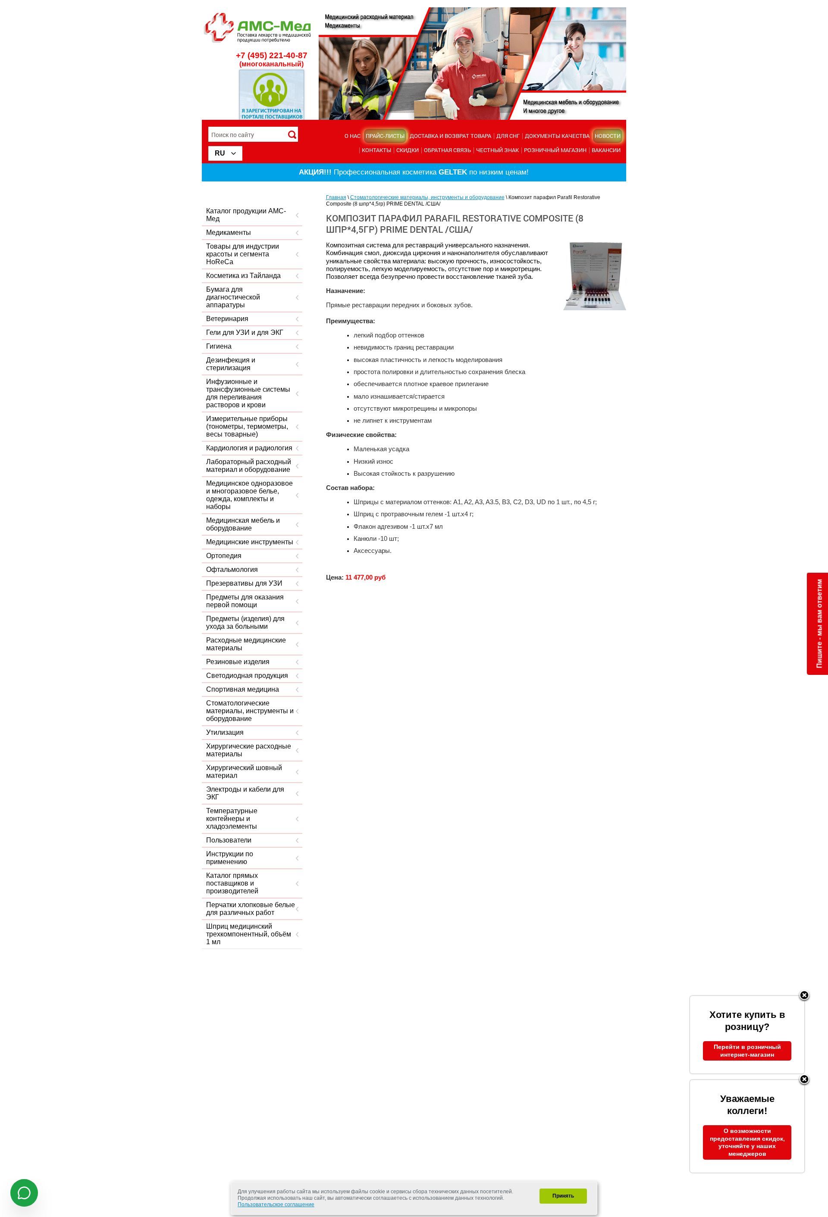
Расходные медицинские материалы (246, 644)
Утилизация (225, 732)
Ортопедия (224, 555)
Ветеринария (227, 318)
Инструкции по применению (229, 857)
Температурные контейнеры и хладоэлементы (231, 818)
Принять (563, 1196)
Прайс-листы (385, 136)
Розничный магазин (555, 150)
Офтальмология (232, 569)
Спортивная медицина (242, 689)
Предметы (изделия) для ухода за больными (245, 622)
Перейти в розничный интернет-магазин (747, 1050)
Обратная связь (447, 150)
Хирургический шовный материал (244, 771)
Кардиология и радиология (249, 448)
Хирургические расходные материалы (248, 750)
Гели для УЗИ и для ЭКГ (244, 332)
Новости (608, 136)
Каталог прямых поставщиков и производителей (232, 883)
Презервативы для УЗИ (244, 583)
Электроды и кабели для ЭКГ (245, 793)
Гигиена (219, 346)
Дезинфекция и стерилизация (230, 363)
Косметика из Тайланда (243, 275)
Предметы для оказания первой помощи (245, 600)
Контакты (376, 150)
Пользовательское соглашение (276, 1204)
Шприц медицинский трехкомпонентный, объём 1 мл (248, 934)
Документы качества (557, 136)
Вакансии (606, 150)
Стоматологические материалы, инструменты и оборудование (250, 710)
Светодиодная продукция (247, 675)
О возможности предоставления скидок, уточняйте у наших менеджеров (747, 1142)
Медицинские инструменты (249, 542)
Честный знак (497, 150)
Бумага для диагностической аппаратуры (233, 297)
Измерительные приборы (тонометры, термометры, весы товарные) (247, 426)
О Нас (353, 136)
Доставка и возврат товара (450, 136)
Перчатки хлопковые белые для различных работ (250, 908)
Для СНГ (508, 136)
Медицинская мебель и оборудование (243, 524)
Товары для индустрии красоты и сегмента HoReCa (242, 254)
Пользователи (228, 840)
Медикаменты (228, 232)
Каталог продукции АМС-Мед (246, 214)
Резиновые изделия (238, 661)
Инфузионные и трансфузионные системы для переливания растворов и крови (248, 393)
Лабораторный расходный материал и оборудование (248, 465)
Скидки (407, 150)
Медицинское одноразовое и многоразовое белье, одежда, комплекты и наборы (249, 495)
